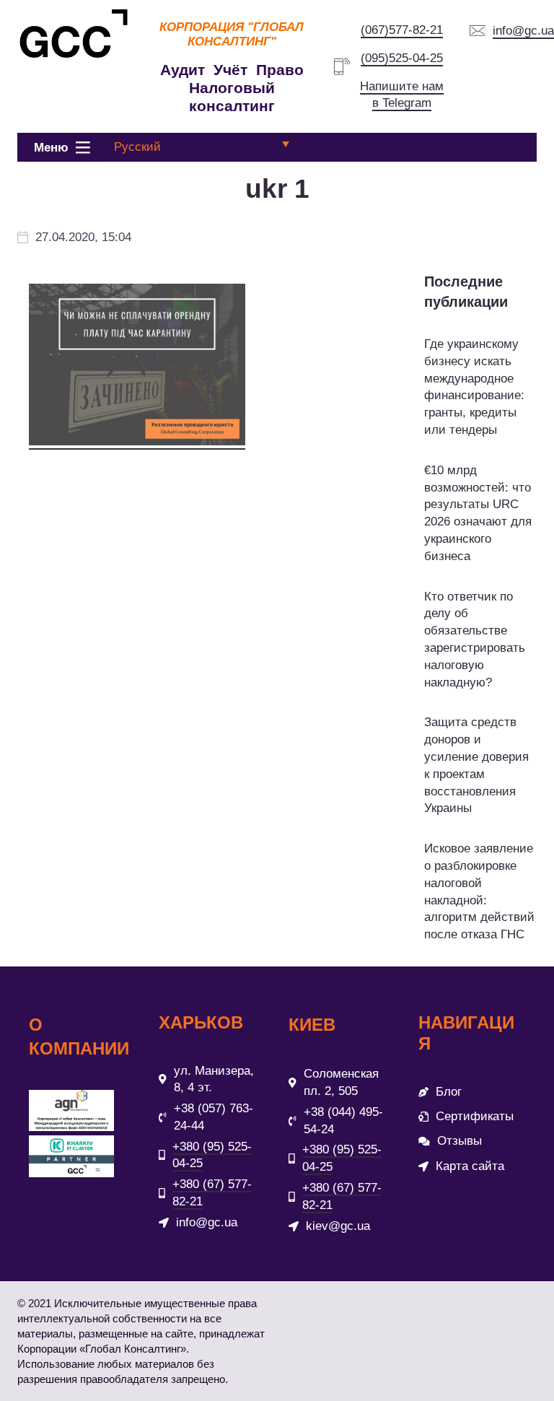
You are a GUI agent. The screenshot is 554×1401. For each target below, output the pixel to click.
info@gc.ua (523, 31)
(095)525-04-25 (402, 58)
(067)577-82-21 (402, 30)
